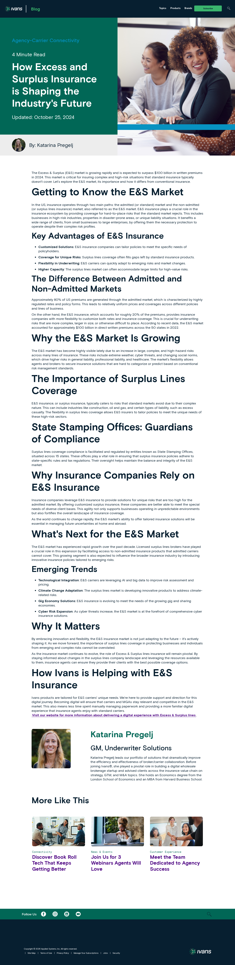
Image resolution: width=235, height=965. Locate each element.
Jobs (105, 953)
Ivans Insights (91, 8)
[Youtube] (78, 914)
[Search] (228, 8)
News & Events (91, 8)
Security (116, 953)
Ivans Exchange (57, 8)
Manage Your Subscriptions (86, 953)
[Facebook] (43, 914)
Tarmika (122, 8)
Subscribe (208, 8)
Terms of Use (46, 953)
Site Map (32, 953)
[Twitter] (55, 914)
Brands (188, 8)
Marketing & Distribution (62, 8)
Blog (35, 8)
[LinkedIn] (66, 914)
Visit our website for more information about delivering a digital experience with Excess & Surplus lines (114, 715)
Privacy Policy (63, 953)
